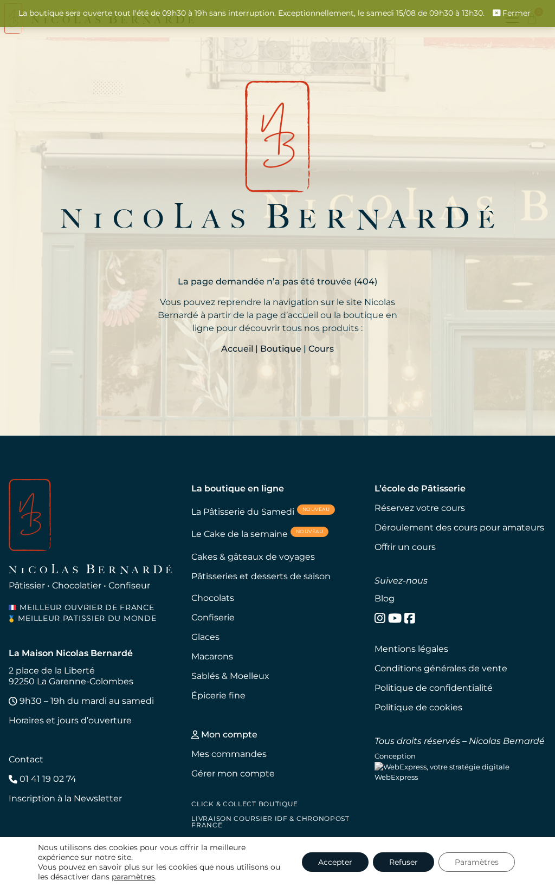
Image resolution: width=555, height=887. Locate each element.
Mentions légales (411, 649)
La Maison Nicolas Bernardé (71, 653)
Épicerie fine (218, 695)
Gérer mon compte (233, 773)
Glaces (205, 637)
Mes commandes (229, 754)
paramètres (133, 877)
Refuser (403, 862)
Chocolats (212, 598)
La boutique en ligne (237, 488)
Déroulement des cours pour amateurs (459, 527)
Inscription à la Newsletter (65, 798)
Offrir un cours (405, 547)
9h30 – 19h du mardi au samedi (85, 701)
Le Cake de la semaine (257, 533)
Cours (321, 349)
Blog (385, 598)
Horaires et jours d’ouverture (70, 720)
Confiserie (213, 617)
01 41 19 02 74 (46, 779)
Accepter (335, 862)
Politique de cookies (418, 707)
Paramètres (477, 862)
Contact (26, 759)
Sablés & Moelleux (230, 676)
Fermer (515, 13)
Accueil (237, 349)
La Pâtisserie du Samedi (260, 511)
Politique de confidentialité (434, 688)
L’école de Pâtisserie (420, 488)
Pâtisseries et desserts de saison (261, 576)
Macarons (212, 656)
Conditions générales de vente (441, 668)
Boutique (280, 349)
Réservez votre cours (420, 508)
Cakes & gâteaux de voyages (253, 557)
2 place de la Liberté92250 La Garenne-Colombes (71, 676)
